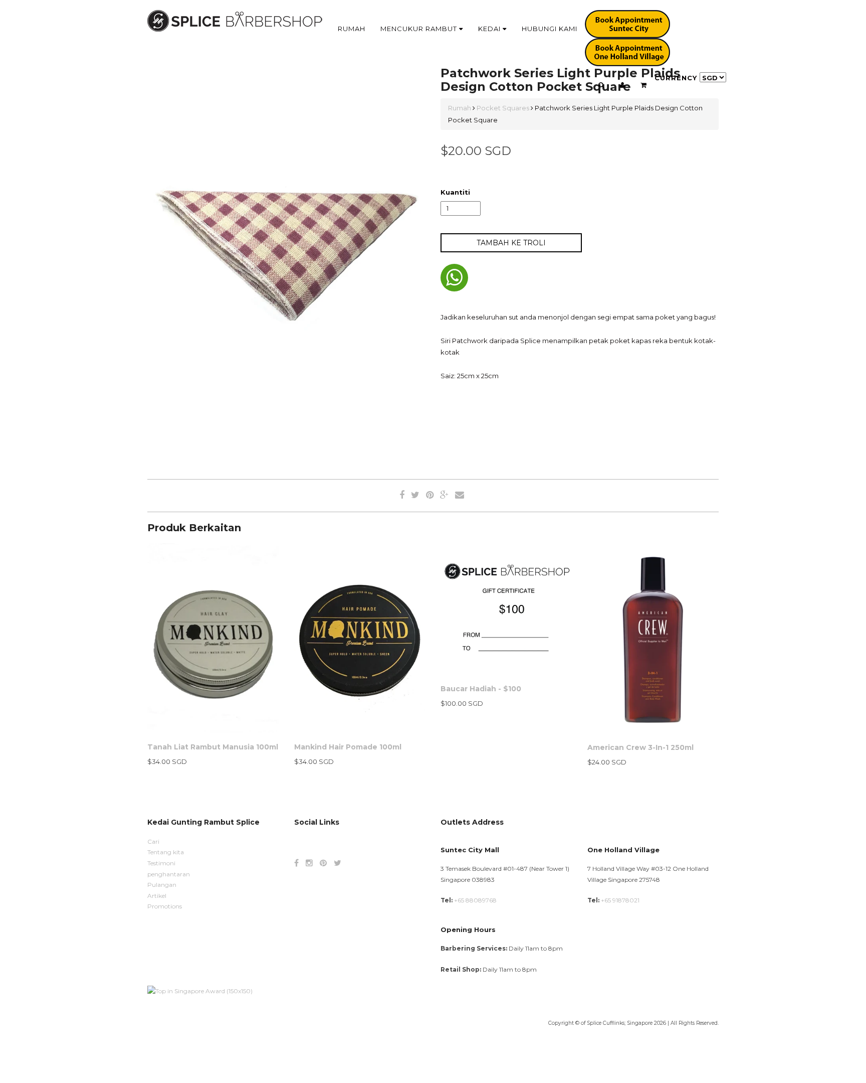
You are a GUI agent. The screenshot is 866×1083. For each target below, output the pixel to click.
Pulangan (161, 884)
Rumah (351, 29)
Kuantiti (455, 192)
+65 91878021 (620, 900)
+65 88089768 (475, 900)
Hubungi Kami (549, 29)
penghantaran (168, 874)
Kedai (490, 29)
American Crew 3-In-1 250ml (640, 747)
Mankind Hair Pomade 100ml (347, 746)
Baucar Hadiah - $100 (481, 688)
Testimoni (161, 863)
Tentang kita (165, 852)
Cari (153, 841)
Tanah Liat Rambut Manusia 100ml (212, 746)
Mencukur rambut (419, 29)
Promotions (164, 906)
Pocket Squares (503, 108)
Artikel (156, 895)
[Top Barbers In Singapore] (200, 990)
